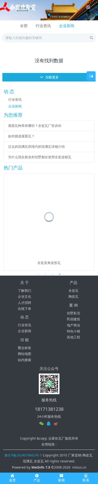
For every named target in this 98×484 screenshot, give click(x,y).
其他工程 (73, 337)
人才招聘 (24, 302)
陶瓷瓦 (73, 296)
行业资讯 (43, 25)
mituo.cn (79, 467)
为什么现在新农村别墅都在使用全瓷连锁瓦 (39, 157)
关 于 (24, 282)
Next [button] (92, 222)
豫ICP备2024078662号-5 (23, 455)
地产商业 (73, 325)
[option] (49, 222)
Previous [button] (6, 222)
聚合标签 (24, 347)
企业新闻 (66, 25)
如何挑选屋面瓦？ (21, 136)
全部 (24, 25)
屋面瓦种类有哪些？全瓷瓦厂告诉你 (34, 125)
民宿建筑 (73, 319)
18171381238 (49, 409)
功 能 (24, 339)
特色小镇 (73, 331)
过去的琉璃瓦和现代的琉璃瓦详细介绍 (36, 146)
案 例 (73, 305)
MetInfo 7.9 (40, 467)
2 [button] (45, 274)
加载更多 (51, 77)
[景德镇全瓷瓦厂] (18, 7)
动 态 (24, 317)
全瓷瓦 (73, 290)
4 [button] (59, 274)
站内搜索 (24, 360)
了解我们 (24, 290)
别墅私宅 (73, 313)
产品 (73, 282)
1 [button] (38, 274)
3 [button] (52, 274)
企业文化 (24, 296)
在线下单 (24, 308)
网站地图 (24, 353)
